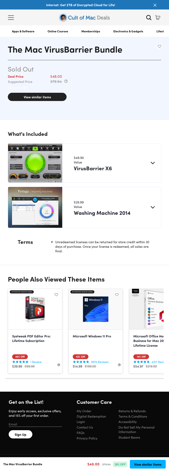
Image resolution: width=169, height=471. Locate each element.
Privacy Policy (87, 438)
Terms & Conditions (133, 416)
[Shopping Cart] (157, 17)
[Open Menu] (12, 17)
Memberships (90, 31)
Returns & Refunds (132, 411)
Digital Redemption (91, 416)
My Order (84, 411)
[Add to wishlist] (159, 46)
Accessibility (128, 421)
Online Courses (58, 31)
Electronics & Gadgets (128, 31)
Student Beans (129, 437)
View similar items (37, 97)
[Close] (155, 5)
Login (81, 421)
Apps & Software (23, 31)
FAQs (80, 432)
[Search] (149, 17)
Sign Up (20, 434)
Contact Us (85, 427)
